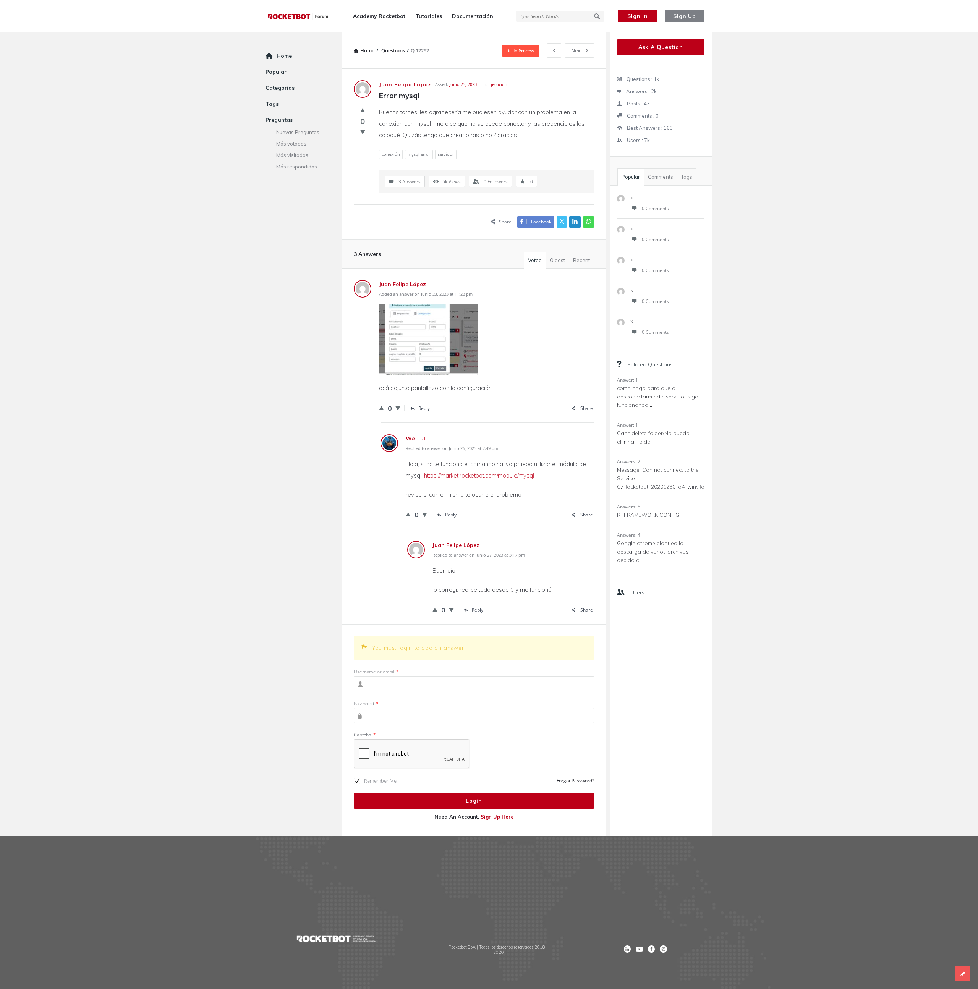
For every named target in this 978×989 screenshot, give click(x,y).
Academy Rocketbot (379, 16)
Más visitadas (292, 155)
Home (284, 55)
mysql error (419, 154)
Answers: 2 (628, 461)
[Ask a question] (962, 973)
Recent (581, 260)
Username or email (376, 672)
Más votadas (291, 144)
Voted (535, 260)
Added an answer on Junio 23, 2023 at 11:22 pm (426, 294)
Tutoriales (428, 16)
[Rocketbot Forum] (304, 16)
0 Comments (655, 208)
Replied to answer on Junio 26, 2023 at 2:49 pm (452, 448)
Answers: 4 (628, 535)
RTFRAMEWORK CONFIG (648, 514)
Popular (631, 177)
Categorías (280, 87)
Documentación (472, 16)
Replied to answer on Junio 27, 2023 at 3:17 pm (478, 555)
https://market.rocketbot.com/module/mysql (479, 475)
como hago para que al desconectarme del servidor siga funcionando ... (657, 396)
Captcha (365, 735)
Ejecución (498, 84)
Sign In (637, 16)
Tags (686, 177)
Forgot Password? (575, 780)
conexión (391, 154)
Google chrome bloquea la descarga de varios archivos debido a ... (652, 551)
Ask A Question (660, 47)
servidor (446, 154)
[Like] (362, 110)
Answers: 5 (628, 506)
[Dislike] (362, 132)
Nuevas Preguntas (297, 132)
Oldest (557, 260)
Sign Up (684, 16)
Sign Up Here (497, 817)
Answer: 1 (627, 380)
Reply (424, 408)
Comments (660, 177)
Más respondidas (296, 166)
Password (366, 703)
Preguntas (279, 120)
